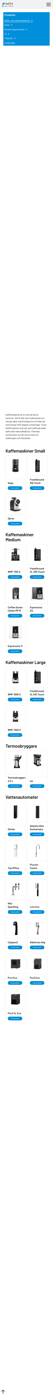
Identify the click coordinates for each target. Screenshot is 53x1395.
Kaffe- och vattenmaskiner (17, 20)
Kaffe (7, 25)
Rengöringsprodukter (14, 29)
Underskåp (9, 42)
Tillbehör (8, 38)
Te (5, 33)
